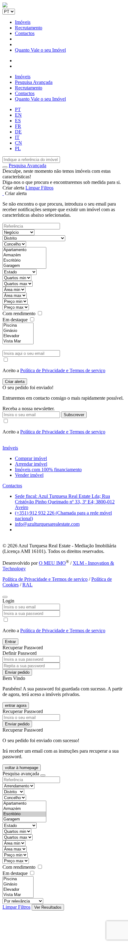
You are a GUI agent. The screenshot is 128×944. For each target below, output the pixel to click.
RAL (27, 584)
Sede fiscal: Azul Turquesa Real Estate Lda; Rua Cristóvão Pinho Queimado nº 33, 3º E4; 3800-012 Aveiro (65, 502)
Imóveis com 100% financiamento (48, 469)
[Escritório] (24, 260)
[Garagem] (24, 265)
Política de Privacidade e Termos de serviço (62, 370)
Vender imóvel (29, 475)
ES (18, 120)
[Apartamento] (24, 250)
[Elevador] (18, 336)
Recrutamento (28, 27)
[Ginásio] (18, 330)
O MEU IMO (52, 563)
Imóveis (22, 22)
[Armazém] (24, 255)
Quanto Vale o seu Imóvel (40, 50)
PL (18, 148)
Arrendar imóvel (31, 464)
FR (18, 126)
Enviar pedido (17, 672)
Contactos (24, 33)
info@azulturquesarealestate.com (47, 524)
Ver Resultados (48, 907)
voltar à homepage (21, 767)
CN (18, 143)
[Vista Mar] (18, 341)
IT (17, 137)
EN (18, 115)
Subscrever (74, 414)
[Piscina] (18, 325)
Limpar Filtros (39, 187)
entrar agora (15, 705)
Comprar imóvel (31, 458)
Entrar (10, 641)
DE (18, 131)
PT (18, 109)
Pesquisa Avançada (34, 82)
